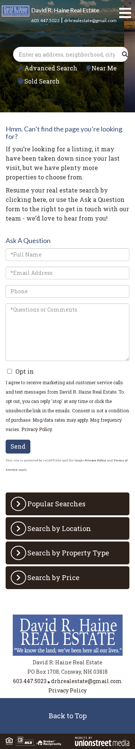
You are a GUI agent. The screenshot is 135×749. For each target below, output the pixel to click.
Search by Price (53, 577)
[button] (125, 54)
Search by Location (59, 528)
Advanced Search (50, 68)
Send (18, 446)
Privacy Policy (36, 429)
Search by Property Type (68, 552)
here (39, 199)
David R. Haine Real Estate (65, 9)
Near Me (104, 68)
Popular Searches (56, 503)
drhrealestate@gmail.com (90, 20)
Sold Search (42, 81)
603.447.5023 (45, 20)
